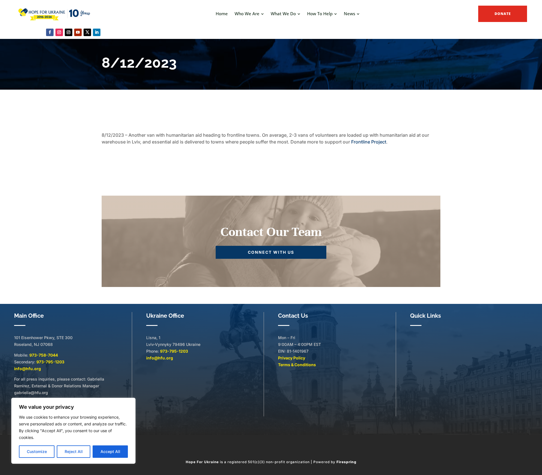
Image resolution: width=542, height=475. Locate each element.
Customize (37, 451)
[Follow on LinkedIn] (96, 32)
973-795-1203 (50, 361)
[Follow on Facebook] (50, 32)
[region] (73, 431)
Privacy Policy (291, 357)
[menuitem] (221, 13)
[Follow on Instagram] (59, 32)
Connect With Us (271, 252)
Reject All (74, 451)
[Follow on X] (87, 32)
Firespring (346, 462)
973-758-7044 (43, 355)
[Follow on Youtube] (78, 32)
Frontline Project (368, 142)
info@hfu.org (27, 368)
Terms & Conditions (297, 364)
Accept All (110, 451)
